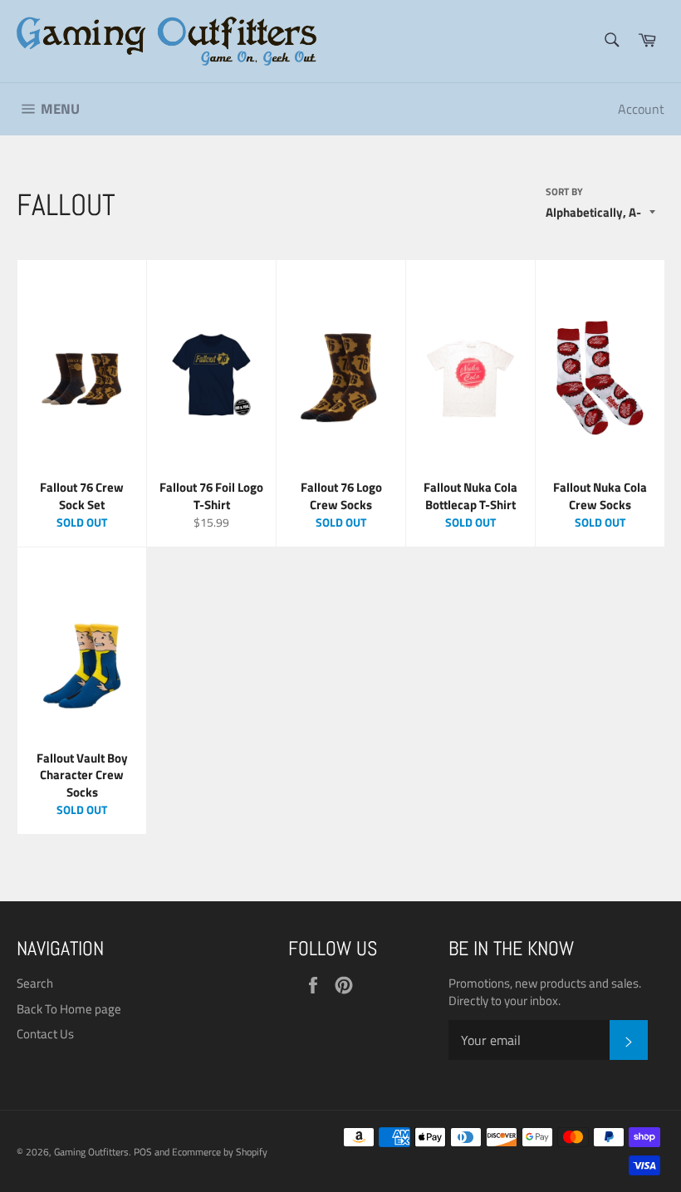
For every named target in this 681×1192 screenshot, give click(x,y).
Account (641, 109)
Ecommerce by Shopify (219, 1152)
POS (143, 1152)
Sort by (564, 192)
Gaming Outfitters (91, 1152)
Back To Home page (69, 1008)
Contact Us (45, 1033)
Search (35, 983)
